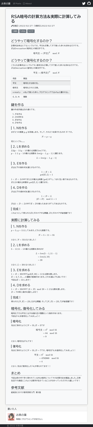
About (28, 3)
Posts (18, 3)
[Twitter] (84, 3)
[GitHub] (89, 3)
